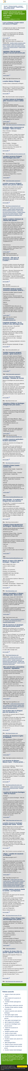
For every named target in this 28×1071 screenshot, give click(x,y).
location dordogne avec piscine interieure (13, 1036)
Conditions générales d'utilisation (12, 1055)
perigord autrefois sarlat (11, 1031)
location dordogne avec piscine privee (13, 1047)
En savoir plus (7, 1069)
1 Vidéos (12, 19)
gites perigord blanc (10, 1042)
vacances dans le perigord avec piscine (13, 1017)
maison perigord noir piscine (17, 786)
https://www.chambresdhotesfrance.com (13, 497)
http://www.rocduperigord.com (13, 206)
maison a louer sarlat (10, 1033)
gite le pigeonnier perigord (12, 1022)
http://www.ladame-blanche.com (14, 436)
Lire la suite (6, 38)
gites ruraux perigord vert (12, 708)
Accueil (4, 1055)
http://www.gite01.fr (11, 948)
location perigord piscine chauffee (11, 885)
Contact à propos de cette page (15, 1057)
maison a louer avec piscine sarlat (12, 995)
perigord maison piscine (9, 622)
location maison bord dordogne (13, 1050)
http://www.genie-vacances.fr (13, 180)
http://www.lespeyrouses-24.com (14, 915)
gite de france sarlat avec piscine (14, 1005)
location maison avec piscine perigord (16, 46)
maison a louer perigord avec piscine (13, 620)
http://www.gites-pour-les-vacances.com (15, 153)
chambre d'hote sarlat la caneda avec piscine (13, 1008)
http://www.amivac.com (11, 590)
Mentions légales (11, 1055)
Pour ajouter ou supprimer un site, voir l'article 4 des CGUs (12, 1060)
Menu (24, 1)
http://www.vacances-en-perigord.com (15, 124)
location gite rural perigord (11, 705)
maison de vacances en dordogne (11, 1028)
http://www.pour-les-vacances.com (14, 981)
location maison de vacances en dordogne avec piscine (13, 215)
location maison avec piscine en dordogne (13, 1039)
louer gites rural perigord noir (13, 1020)
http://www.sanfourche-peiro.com (14, 785)
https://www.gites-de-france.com (14, 820)
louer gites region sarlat (11, 1014)
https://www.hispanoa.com (12, 655)
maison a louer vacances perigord (10, 47)
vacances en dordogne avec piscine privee (12, 1025)
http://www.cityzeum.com (12, 733)
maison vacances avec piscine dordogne (13, 1012)
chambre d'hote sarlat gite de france (12, 1002)
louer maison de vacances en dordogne (12, 999)
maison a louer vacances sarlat (13, 1044)
